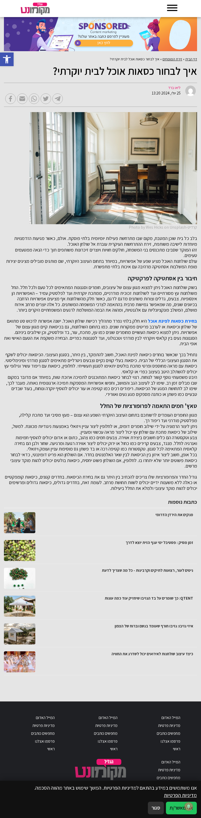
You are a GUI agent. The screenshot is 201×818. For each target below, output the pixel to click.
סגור (156, 807)
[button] (7, 59)
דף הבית (191, 59)
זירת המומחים (172, 59)
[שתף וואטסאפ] (34, 98)
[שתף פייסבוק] (10, 98)
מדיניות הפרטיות (180, 795)
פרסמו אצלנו (170, 741)
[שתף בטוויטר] (46, 98)
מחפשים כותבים (168, 733)
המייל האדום (170, 717)
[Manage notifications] (189, 806)
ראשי (176, 748)
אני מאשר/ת (181, 807)
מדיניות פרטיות (169, 725)
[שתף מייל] (22, 98)
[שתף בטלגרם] (57, 98)
